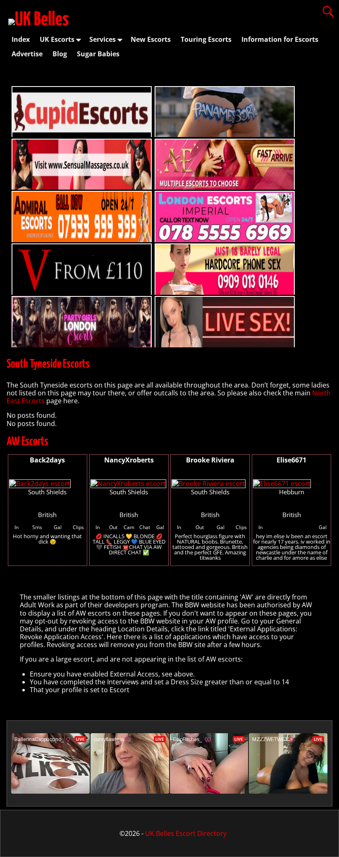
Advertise (27, 53)
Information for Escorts (279, 39)
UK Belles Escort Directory (186, 833)
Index (21, 39)
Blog (60, 53)
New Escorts (151, 39)
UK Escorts (57, 39)
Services (102, 39)
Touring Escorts (206, 39)
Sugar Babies (98, 53)
